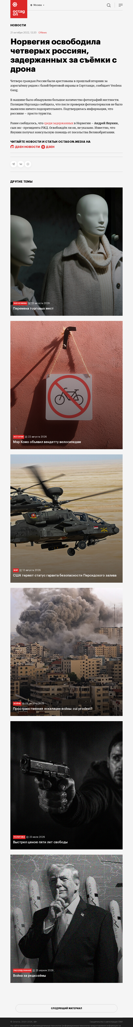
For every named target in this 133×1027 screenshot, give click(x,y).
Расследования (22, 970)
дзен (50, 146)
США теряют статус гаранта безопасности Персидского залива (64, 575)
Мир (16, 570)
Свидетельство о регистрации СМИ (106, 1022)
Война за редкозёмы (29, 975)
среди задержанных (58, 123)
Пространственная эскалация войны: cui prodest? (52, 708)
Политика (19, 837)
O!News (42, 33)
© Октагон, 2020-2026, (23, 1022)
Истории (19, 437)
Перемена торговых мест (33, 308)
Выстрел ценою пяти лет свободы (40, 842)
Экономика (20, 303)
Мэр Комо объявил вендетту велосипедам (47, 442)
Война (17, 703)
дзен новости (27, 146)
